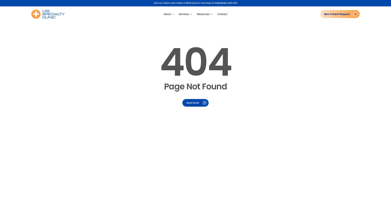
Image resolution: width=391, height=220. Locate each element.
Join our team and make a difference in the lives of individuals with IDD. (195, 3)
